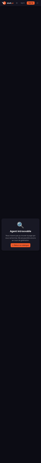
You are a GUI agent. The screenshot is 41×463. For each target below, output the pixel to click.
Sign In (23, 3)
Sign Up (30, 3)
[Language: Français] (17, 3)
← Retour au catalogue (20, 245)
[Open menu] (37, 3)
